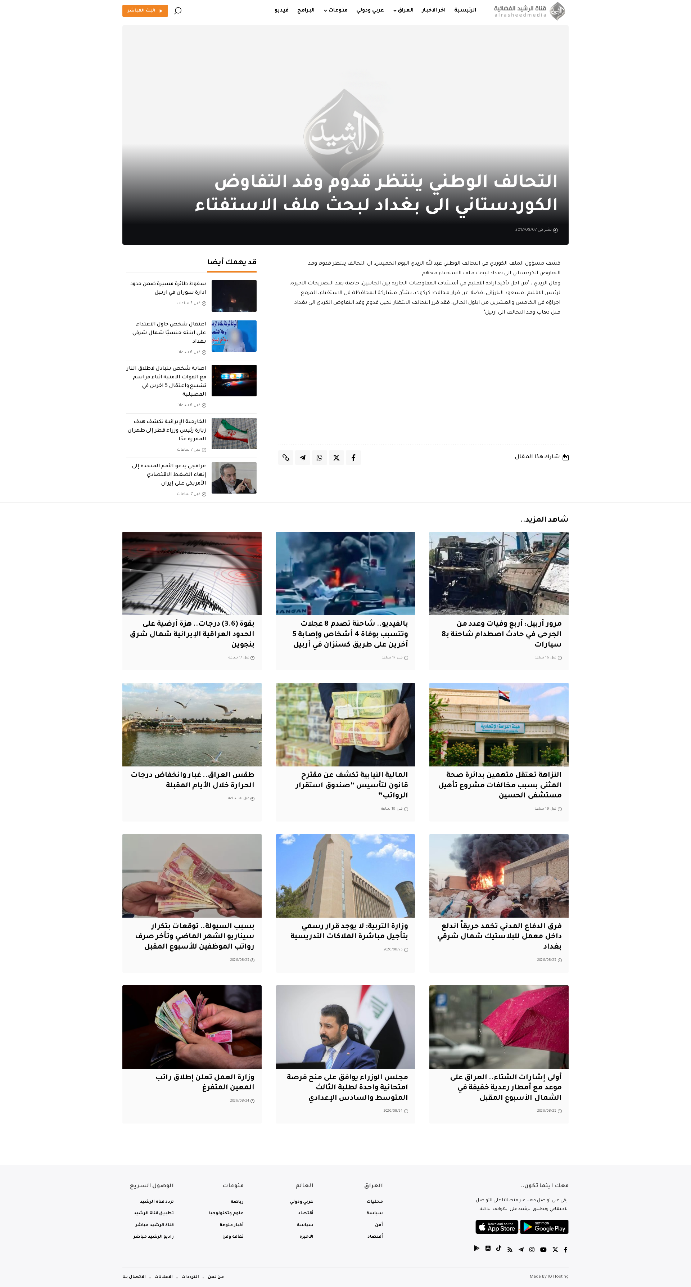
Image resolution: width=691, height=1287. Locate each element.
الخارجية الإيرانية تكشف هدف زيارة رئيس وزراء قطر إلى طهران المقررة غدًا (167, 430)
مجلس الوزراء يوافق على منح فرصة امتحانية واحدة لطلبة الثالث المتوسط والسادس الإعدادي (347, 1088)
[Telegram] (521, 1251)
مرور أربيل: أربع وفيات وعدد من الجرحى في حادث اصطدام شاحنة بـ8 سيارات (502, 635)
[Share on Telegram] (302, 457)
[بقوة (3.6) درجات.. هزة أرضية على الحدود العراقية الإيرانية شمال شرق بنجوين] (192, 573)
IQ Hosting (558, 1277)
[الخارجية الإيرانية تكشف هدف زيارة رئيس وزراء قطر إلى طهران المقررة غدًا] (234, 434)
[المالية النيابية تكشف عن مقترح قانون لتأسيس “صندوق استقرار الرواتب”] (345, 724)
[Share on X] (336, 457)
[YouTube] (543, 1251)
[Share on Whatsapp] (319, 457)
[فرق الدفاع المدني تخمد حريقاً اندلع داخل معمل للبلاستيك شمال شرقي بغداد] (499, 876)
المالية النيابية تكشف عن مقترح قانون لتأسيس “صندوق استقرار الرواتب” (351, 786)
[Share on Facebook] (353, 457)
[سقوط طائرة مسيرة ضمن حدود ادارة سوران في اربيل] (234, 296)
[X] (555, 1251)
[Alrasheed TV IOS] (488, 1251)
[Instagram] (532, 1251)
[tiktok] (498, 1251)
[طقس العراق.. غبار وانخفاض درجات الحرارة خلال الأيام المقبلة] (192, 724)
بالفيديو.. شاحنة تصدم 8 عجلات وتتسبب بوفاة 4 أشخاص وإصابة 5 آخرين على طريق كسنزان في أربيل (350, 635)
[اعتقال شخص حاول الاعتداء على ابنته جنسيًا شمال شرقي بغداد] (234, 336)
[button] (177, 11)
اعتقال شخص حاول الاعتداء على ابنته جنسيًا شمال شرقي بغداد (169, 333)
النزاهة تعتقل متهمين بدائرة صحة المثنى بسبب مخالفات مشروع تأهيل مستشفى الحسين (500, 786)
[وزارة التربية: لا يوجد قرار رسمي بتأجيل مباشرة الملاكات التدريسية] (345, 876)
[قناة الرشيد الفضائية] (528, 11)
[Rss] (510, 1251)
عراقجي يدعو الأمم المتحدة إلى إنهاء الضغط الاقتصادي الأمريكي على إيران (169, 475)
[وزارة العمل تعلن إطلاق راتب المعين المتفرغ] (192, 1027)
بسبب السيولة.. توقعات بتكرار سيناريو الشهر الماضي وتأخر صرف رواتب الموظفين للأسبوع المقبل (195, 937)
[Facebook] (566, 1251)
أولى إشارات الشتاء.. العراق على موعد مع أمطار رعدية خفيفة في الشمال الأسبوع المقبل (506, 1088)
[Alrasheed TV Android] (477, 1251)
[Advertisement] (423, 380)
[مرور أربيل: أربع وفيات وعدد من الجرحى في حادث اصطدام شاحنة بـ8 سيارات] (499, 573)
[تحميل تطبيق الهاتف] (522, 1227)
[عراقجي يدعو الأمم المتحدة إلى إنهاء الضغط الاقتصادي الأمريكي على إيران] (234, 478)
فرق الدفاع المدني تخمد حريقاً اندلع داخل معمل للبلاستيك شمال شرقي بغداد (499, 937)
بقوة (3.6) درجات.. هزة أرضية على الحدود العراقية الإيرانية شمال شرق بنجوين (192, 635)
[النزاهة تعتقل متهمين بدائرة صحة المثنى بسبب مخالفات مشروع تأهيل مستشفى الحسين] (499, 724)
